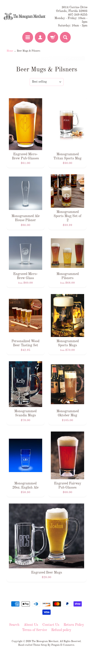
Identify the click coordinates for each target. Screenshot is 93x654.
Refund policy (61, 630)
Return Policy (74, 625)
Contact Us (50, 625)
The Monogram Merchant (45, 641)
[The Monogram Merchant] (24, 16)
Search (14, 625)
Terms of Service (34, 630)
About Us (31, 625)
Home (10, 51)
